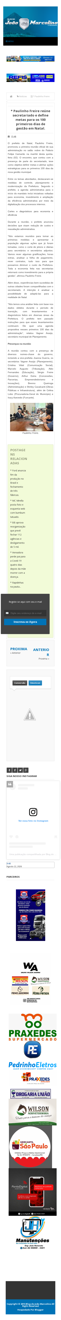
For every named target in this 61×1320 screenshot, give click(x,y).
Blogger (39, 1309)
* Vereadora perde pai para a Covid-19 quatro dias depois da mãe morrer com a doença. (18, 564)
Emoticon (35, 683)
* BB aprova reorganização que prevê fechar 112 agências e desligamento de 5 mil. (17, 534)
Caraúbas (11, 869)
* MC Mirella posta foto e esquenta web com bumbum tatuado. (17, 508)
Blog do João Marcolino (38, 1303)
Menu (10, 41)
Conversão (19, 683)
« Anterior (15, 652)
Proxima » (44, 658)
